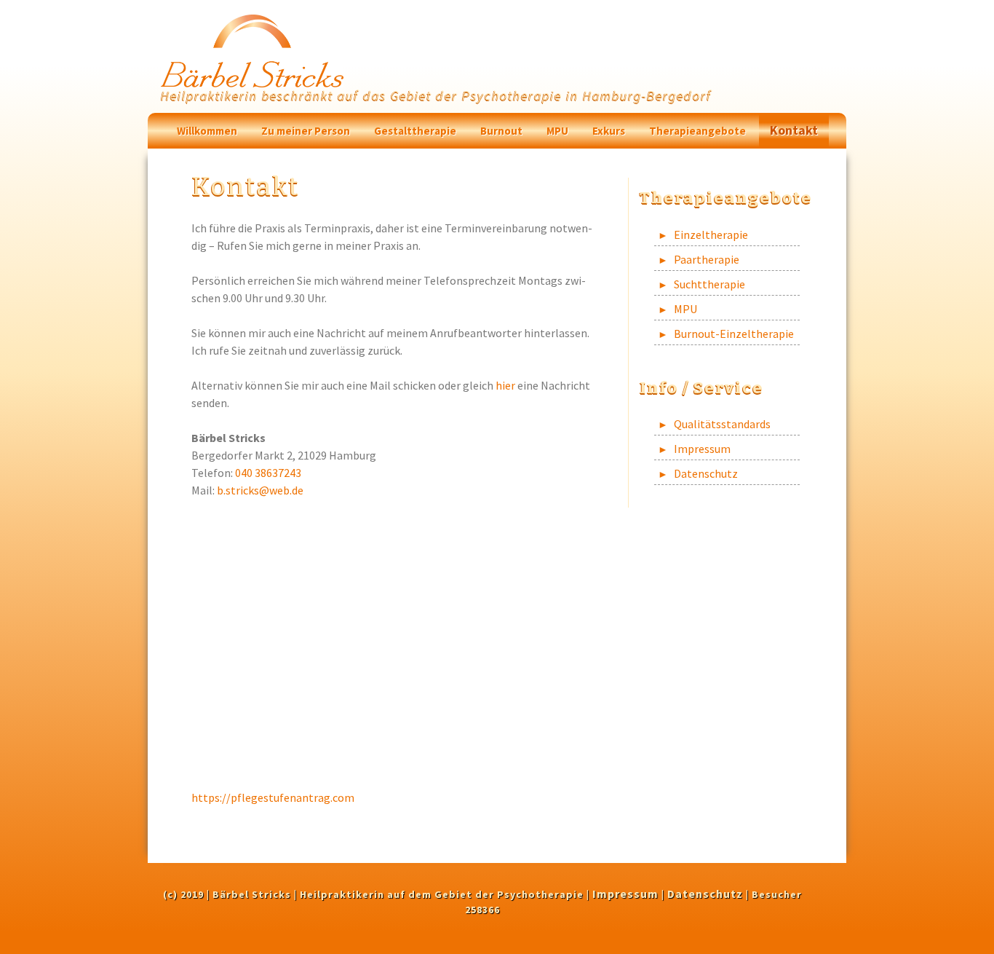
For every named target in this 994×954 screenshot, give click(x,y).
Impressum (702, 448)
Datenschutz (706, 473)
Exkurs (608, 131)
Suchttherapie (709, 284)
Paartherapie (706, 259)
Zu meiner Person (305, 131)
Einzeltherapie (711, 234)
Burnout (501, 131)
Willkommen (207, 131)
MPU (557, 131)
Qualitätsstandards (722, 424)
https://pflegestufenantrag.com (272, 797)
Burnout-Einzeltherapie (734, 333)
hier (505, 385)
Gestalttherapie (415, 131)
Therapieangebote (697, 131)
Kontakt (794, 130)
